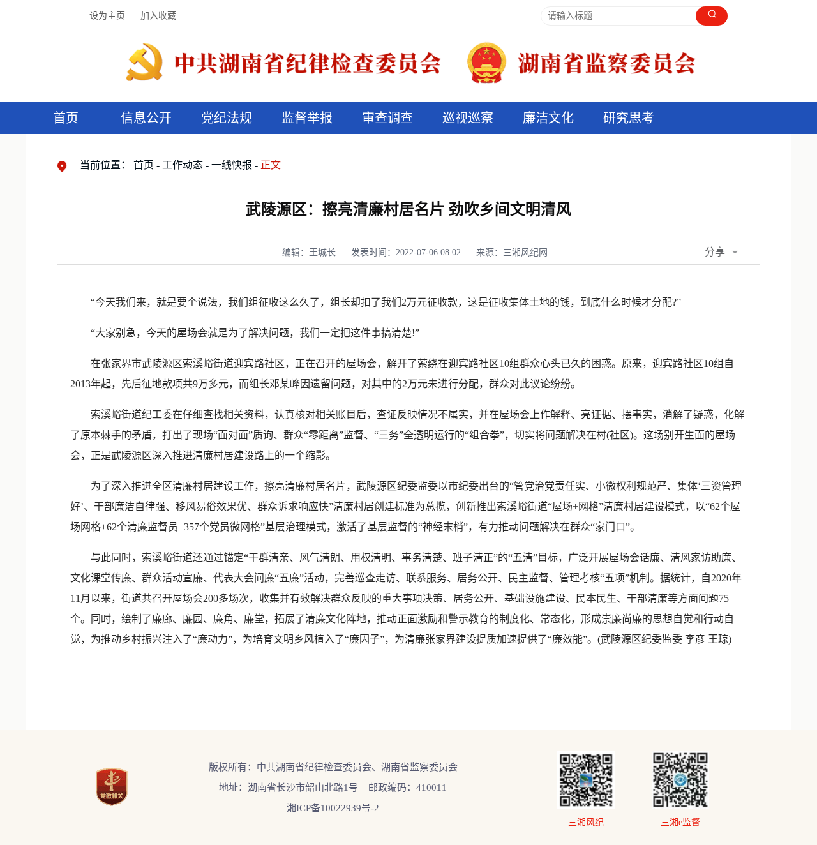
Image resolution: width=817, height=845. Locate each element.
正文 (270, 165)
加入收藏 (158, 15)
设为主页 (107, 15)
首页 (66, 118)
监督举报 (307, 118)
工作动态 (182, 165)
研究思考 (628, 118)
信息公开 (146, 118)
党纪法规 (226, 118)
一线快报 (231, 165)
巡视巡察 (467, 118)
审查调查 (387, 118)
